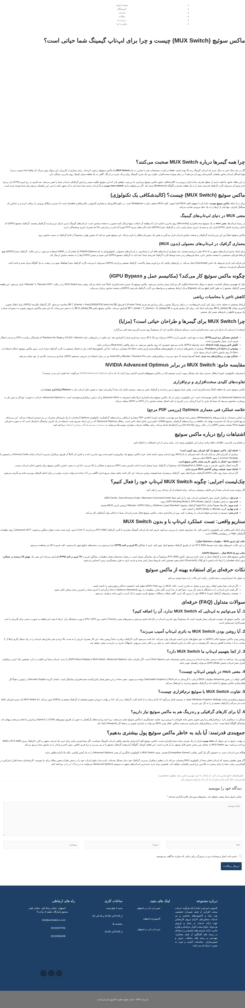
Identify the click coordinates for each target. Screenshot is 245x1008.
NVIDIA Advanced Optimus (94, 373)
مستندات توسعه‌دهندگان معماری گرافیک (85, 425)
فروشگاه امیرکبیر (72, 764)
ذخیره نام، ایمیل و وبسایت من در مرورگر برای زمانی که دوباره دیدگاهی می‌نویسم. (196, 856)
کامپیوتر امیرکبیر (109, 999)
